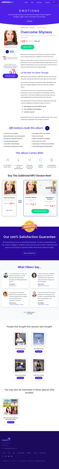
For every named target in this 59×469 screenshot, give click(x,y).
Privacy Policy (23, 460)
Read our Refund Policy (29, 253)
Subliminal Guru (24, 27)
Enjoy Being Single (20, 348)
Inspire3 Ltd (5, 460)
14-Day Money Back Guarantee (51, 166)
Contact (47, 2)
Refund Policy (43, 453)
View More (29, 21)
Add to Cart (9, 210)
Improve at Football (20, 375)
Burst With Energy (39, 348)
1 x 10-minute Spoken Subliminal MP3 (18, 167)
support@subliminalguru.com (10, 448)
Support (40, 166)
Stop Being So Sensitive (50, 198)
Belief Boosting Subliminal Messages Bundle (10, 418)
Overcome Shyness (9, 197)
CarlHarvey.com (13, 285)
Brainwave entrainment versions (29, 167)
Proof (9, 453)
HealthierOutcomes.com (43, 285)
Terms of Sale (30, 460)
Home (26, 2)
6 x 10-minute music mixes (7, 166)
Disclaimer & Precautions (40, 460)
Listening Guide (20, 453)
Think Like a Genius (38, 375)
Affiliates (39, 2)
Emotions (32, 27)
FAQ (32, 2)
